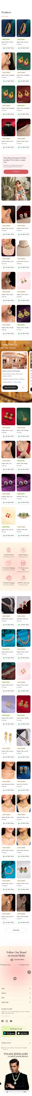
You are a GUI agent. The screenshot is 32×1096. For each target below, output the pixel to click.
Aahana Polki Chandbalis (23, 718)
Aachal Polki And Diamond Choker (24, 262)
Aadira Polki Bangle (22, 464)
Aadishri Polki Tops (6, 497)
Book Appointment (10, 387)
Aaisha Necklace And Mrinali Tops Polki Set (24, 817)
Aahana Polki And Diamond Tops (8, 718)
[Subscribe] (30, 1016)
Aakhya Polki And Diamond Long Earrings (8, 917)
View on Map (17, 382)
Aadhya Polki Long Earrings (8, 431)
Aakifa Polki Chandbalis (23, 917)
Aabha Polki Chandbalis (7, 75)
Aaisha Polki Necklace (7, 851)
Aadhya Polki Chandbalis (8, 328)
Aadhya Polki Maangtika (23, 431)
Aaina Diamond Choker (7, 784)
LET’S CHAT (16, 172)
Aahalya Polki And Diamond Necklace (24, 652)
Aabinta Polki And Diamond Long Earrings (24, 229)
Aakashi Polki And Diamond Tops (24, 884)
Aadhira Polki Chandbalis (8, 295)
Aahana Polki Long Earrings (8, 751)
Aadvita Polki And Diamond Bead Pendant (8, 619)
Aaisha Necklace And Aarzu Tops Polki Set (8, 817)
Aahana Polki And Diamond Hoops (24, 685)
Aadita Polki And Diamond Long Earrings (8, 530)
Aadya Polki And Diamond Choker (8, 652)
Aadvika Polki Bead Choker (24, 530)
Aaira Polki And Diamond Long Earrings (24, 784)
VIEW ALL (16, 398)
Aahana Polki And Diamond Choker (8, 685)
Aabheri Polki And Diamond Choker (8, 141)
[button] (8, 972)
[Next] (29, 972)
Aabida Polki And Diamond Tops (8, 229)
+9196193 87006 (7, 382)
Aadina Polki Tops (6, 464)
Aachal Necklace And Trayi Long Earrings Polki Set (8, 262)
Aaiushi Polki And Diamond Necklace (8, 884)
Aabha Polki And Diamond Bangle (8, 42)
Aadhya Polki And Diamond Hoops (24, 295)
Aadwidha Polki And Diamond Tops (24, 619)
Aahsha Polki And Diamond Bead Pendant (24, 751)
